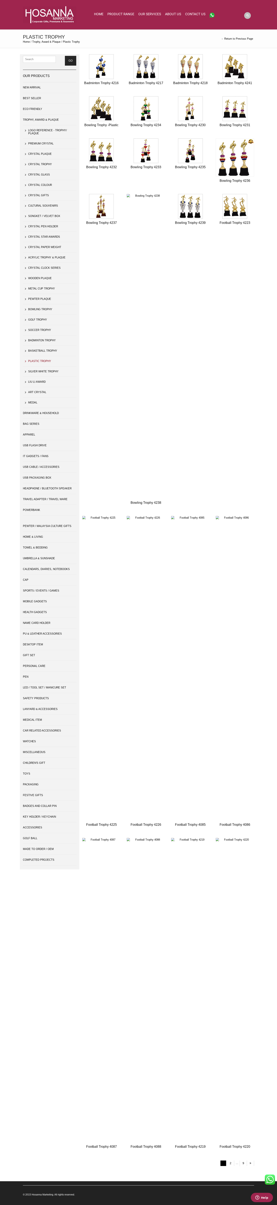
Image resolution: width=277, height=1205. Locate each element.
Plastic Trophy (39, 361)
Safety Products (36, 698)
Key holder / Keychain (39, 816)
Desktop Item (33, 644)
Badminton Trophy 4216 (101, 83)
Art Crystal (37, 392)
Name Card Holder (36, 622)
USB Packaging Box (37, 477)
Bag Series (31, 423)
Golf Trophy (37, 319)
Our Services (149, 14)
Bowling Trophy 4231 (235, 125)
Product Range (120, 14)
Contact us (195, 14)
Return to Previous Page (238, 38)
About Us (173, 14)
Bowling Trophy (40, 309)
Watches (29, 741)
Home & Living (33, 536)
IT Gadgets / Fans (35, 456)
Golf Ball (30, 838)
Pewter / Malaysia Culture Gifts (47, 526)
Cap (25, 579)
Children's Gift (34, 762)
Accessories (32, 827)
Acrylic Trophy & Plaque (46, 257)
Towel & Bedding (35, 547)
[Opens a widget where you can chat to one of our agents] (262, 1198)
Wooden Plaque (40, 278)
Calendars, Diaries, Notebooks (46, 569)
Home (98, 14)
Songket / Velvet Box (44, 216)
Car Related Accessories (42, 730)
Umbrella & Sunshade (39, 558)
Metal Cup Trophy (41, 288)
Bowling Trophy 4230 (190, 125)
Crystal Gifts (38, 195)
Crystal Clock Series (44, 267)
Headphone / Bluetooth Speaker (47, 488)
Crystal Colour (40, 184)
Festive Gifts (33, 795)
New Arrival (32, 87)
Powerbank (31, 509)
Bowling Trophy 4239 (190, 222)
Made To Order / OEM (38, 849)
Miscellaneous (34, 752)
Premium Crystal (41, 143)
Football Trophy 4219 (190, 1146)
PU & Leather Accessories (42, 633)
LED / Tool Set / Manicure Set (44, 687)
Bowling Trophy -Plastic (101, 125)
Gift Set (29, 655)
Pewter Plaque (39, 298)
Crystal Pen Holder (43, 226)
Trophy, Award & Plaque (46, 41)
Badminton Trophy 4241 (235, 83)
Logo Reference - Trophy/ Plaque (47, 132)
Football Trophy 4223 (235, 222)
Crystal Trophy (40, 164)
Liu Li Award (37, 381)
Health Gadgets (35, 612)
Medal (32, 402)
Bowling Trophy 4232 (101, 167)
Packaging (31, 784)
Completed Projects (38, 859)
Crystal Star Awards (44, 236)
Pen (25, 676)
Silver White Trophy (43, 371)
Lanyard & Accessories (40, 709)
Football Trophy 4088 (146, 1146)
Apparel (29, 434)
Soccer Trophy (39, 330)
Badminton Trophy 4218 (190, 83)
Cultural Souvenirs (43, 205)
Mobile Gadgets (35, 601)
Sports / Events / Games (41, 590)
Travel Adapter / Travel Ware (45, 499)
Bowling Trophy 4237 (101, 222)
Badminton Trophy (42, 340)
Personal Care (34, 666)
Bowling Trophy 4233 (146, 167)
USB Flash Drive (35, 445)
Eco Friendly (32, 109)
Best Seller (32, 98)
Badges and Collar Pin (40, 805)
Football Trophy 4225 (101, 824)
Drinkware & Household (41, 413)
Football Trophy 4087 (101, 1146)
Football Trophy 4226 (146, 824)
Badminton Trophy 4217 (146, 83)
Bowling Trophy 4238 (146, 502)
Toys (26, 773)
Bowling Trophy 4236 (235, 180)
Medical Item (32, 719)
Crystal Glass (39, 174)
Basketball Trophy (42, 350)
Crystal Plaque (40, 153)
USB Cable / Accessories (41, 466)
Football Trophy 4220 (235, 1146)
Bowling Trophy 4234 (146, 125)
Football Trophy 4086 (235, 824)
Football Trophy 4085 (190, 824)
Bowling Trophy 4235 (190, 167)
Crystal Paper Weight (44, 247)
